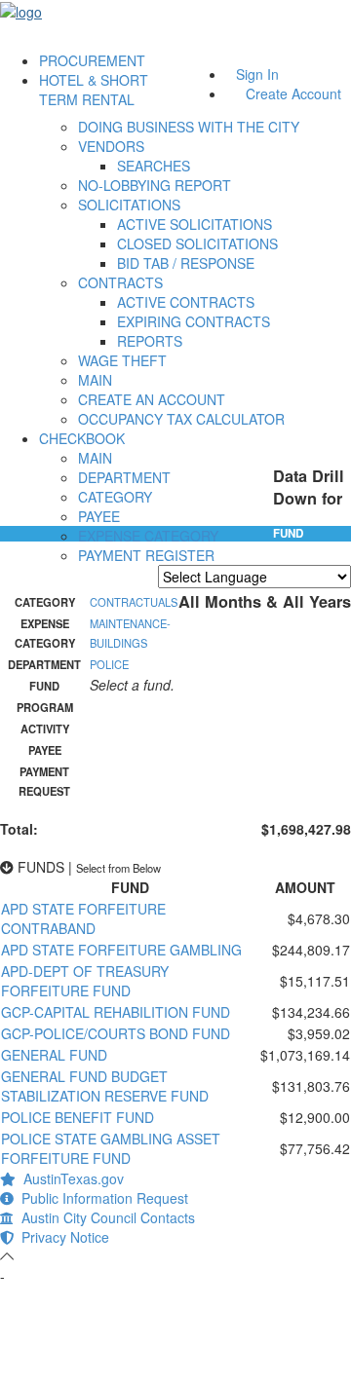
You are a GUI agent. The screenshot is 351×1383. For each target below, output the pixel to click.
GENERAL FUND (54, 1055)
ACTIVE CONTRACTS (185, 302)
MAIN (95, 380)
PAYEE (99, 516)
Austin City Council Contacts (104, 1217)
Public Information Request (101, 1198)
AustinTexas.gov (70, 1178)
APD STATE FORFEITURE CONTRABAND (83, 918)
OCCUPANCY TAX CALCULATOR (181, 419)
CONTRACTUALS (133, 602)
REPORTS (149, 341)
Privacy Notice (61, 1237)
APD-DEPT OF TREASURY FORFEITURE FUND (85, 980)
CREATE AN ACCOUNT (151, 399)
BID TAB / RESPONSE (185, 263)
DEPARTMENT (124, 477)
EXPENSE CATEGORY (148, 535)
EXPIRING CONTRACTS (193, 321)
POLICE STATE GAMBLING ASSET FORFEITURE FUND (110, 1148)
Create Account (293, 93)
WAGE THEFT (122, 360)
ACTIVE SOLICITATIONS (194, 224)
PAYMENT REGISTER (146, 555)
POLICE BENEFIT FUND (77, 1117)
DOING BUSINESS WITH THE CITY (188, 126)
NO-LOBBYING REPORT (154, 185)
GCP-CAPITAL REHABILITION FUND (115, 1012)
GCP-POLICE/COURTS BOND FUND (115, 1033)
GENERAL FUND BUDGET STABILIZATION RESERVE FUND (105, 1085)
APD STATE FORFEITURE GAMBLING (121, 949)
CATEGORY (115, 496)
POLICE (109, 664)
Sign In (257, 74)
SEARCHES (153, 165)
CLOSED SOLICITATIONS (197, 243)
